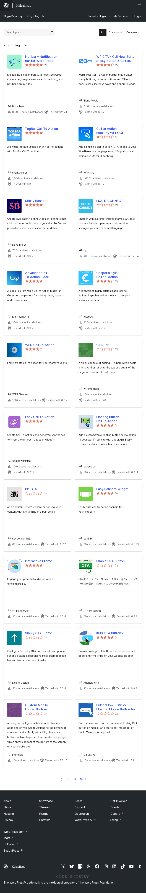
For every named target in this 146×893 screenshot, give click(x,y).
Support (80, 807)
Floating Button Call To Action (107, 419)
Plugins (43, 813)
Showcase (46, 801)
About (7, 801)
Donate (117, 813)
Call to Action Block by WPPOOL (110, 131)
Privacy (8, 820)
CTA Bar (102, 345)
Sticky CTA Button (39, 633)
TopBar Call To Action (41, 129)
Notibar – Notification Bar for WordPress (41, 59)
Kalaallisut (18, 866)
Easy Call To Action (39, 417)
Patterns (44, 820)
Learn (78, 801)
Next (83, 779)
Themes (44, 807)
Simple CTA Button (110, 561)
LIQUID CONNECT (109, 201)
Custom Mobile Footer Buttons (36, 707)
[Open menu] (140, 5)
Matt (9, 838)
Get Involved (118, 801)
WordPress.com (16, 831)
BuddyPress (13, 850)
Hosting (9, 813)
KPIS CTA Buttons (109, 633)
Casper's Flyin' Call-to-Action (107, 275)
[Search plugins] (51, 32)
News (7, 807)
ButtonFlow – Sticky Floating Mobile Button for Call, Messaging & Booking (116, 707)
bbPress (11, 844)
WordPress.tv (85, 820)
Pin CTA (31, 489)
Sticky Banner (35, 201)
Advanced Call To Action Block (37, 275)
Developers (82, 813)
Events (114, 807)
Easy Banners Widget (112, 489)
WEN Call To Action (39, 345)
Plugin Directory (13, 16)
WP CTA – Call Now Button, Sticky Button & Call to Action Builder (116, 59)
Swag (115, 820)
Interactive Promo (38, 561)
